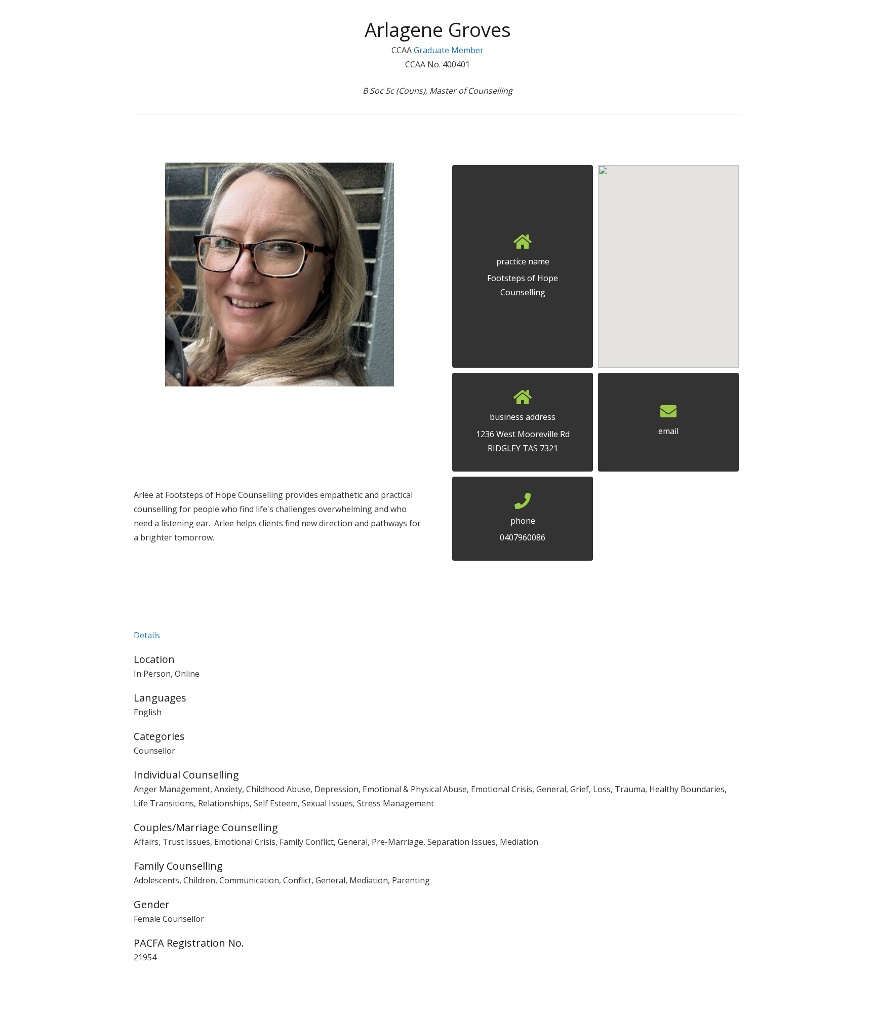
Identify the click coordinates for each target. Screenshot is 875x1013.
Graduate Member (449, 50)
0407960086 (522, 537)
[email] (668, 414)
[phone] (522, 504)
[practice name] (522, 244)
